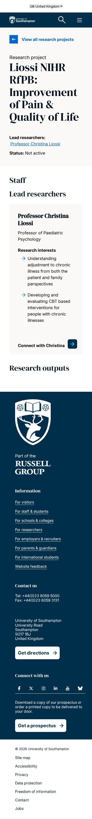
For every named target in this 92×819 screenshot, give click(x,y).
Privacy (21, 774)
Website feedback (31, 566)
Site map (22, 757)
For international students (37, 557)
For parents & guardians (35, 548)
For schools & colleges (34, 520)
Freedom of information (35, 791)
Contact (22, 800)
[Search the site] (62, 20)
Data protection (28, 783)
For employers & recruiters (38, 538)
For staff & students (31, 511)
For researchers (28, 529)
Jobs (19, 808)
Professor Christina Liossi (35, 143)
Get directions (33, 653)
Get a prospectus (37, 725)
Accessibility (26, 766)
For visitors (24, 502)
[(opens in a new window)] (19, 688)
